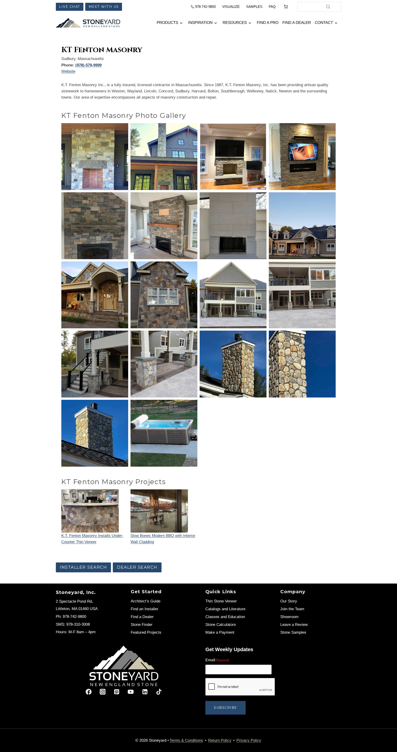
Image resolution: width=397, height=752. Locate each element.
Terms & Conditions (186, 740)
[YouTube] (131, 692)
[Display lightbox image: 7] (233, 225)
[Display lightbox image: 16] (302, 364)
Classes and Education (225, 617)
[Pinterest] (116, 692)
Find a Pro (267, 22)
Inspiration (200, 22)
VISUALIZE (231, 7)
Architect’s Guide (145, 601)
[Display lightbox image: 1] (94, 156)
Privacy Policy (248, 740)
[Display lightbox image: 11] (233, 294)
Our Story (288, 601)
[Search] (328, 6)
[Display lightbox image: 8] (302, 225)
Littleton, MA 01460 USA (77, 609)
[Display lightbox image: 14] (163, 364)
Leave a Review (294, 624)
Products (167, 22)
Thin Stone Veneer (221, 601)
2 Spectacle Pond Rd (74, 601)
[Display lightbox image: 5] (94, 225)
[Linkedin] (145, 692)
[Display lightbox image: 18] (163, 433)
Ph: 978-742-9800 (71, 616)
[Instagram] (102, 692)
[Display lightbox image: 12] (302, 294)
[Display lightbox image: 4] (302, 156)
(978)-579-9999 (88, 65)
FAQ (272, 7)
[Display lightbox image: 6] (163, 225)
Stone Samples (293, 632)
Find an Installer (144, 609)
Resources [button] (235, 22)
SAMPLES (254, 7)
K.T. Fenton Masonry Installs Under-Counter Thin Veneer (92, 538)
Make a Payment (219, 632)
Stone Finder (142, 624)
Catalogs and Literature (225, 609)
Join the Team (292, 609)
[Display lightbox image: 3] (233, 156)
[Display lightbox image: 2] (163, 156)
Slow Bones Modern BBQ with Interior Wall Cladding (162, 538)
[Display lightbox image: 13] (94, 364)
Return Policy (219, 740)
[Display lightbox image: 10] (163, 294)
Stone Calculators (220, 624)
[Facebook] (88, 692)
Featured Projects (146, 632)
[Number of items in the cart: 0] (286, 6)
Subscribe (225, 708)
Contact (324, 22)
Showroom (289, 617)
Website (68, 71)
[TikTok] (159, 692)
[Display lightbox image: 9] (94, 294)
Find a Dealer (296, 22)
